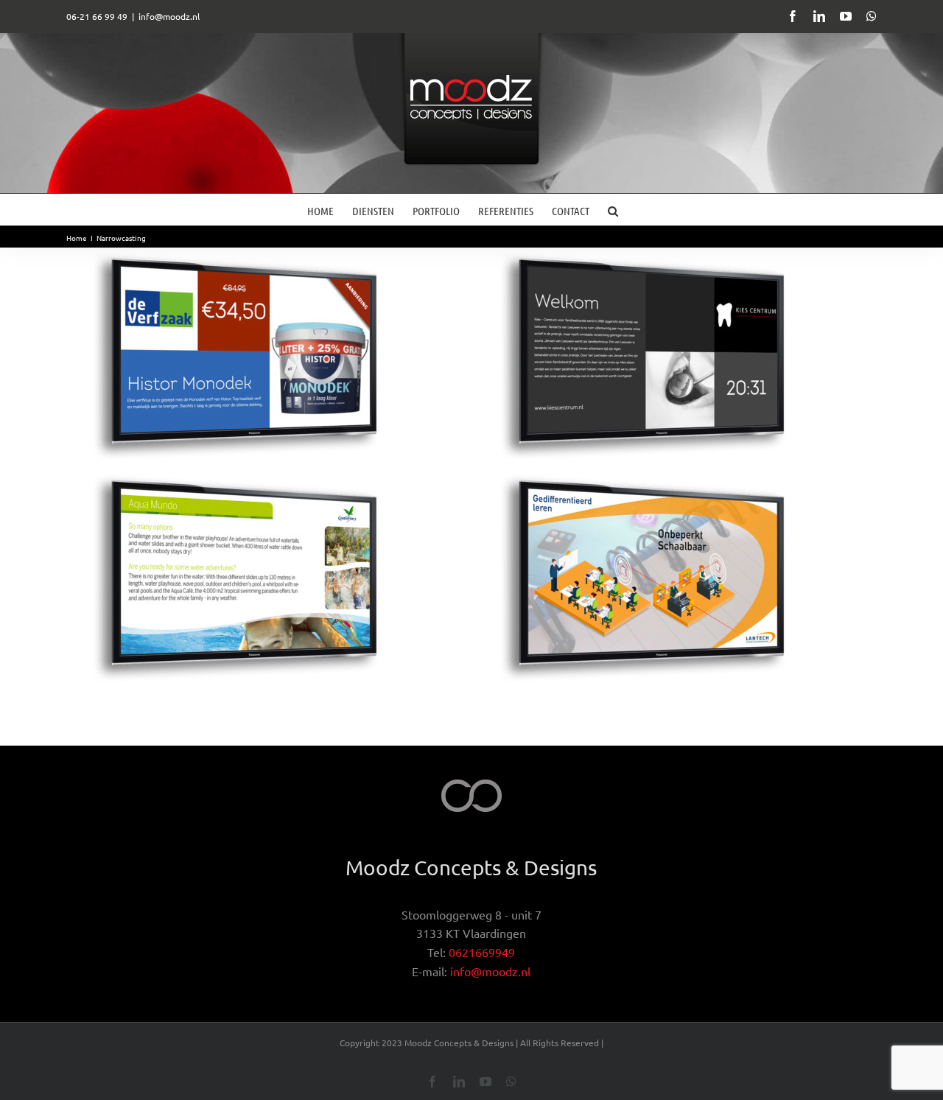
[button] (613, 209)
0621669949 (482, 952)
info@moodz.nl (169, 16)
